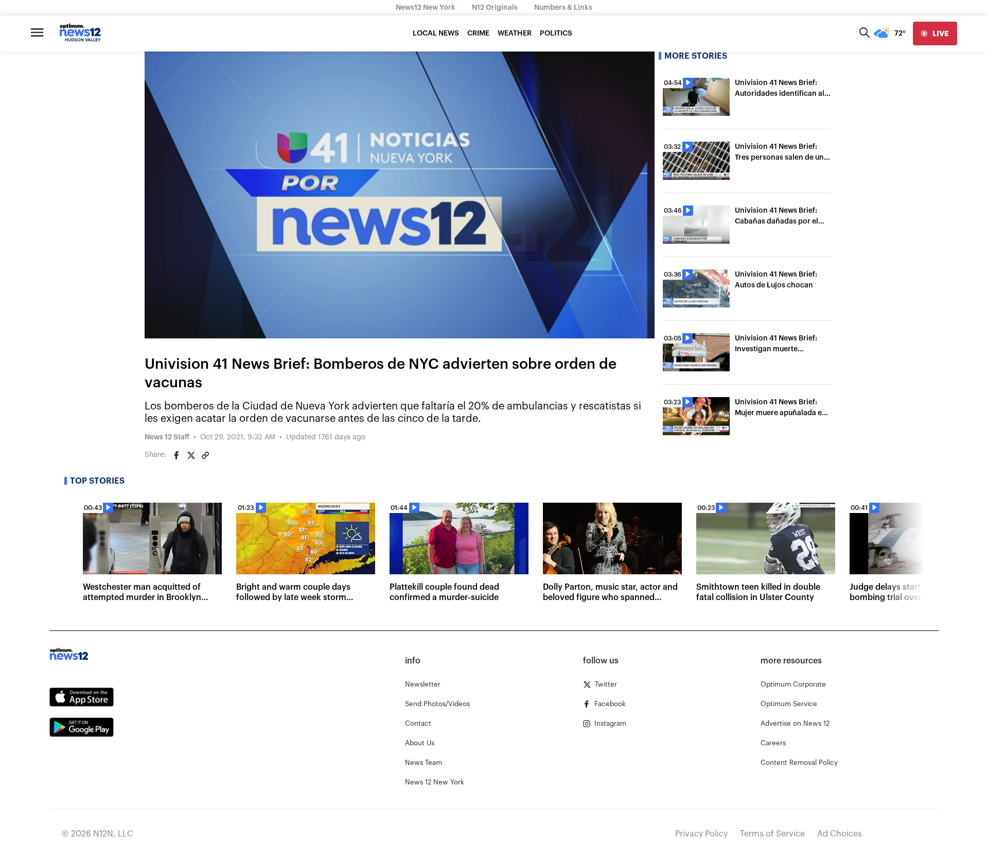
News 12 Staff (167, 437)
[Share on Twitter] (191, 455)
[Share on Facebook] (176, 455)
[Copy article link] (205, 455)
